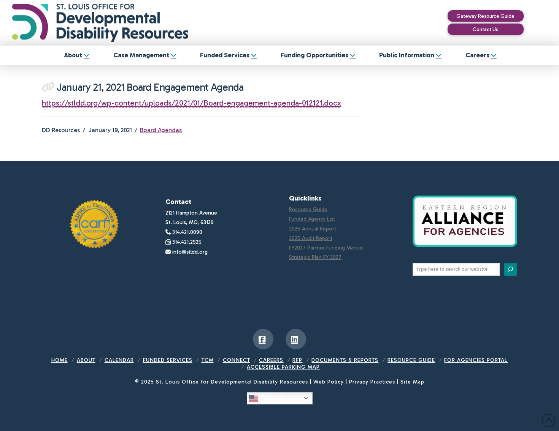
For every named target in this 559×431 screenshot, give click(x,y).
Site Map (412, 382)
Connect (236, 360)
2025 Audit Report (310, 238)
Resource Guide (308, 209)
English (270, 398)
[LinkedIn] (296, 339)
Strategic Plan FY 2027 (315, 257)
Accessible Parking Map (283, 367)
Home (59, 360)
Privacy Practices (372, 382)
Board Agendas (161, 130)
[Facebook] (263, 339)
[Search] (510, 269)
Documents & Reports (344, 360)
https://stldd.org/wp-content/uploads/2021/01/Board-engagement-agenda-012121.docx (191, 102)
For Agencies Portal (476, 360)
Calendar (119, 360)
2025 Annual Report (312, 229)
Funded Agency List (312, 219)
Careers (271, 360)
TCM (208, 360)
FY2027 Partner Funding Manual (326, 248)
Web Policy (328, 382)
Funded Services (167, 360)
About (86, 360)
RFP (297, 360)
